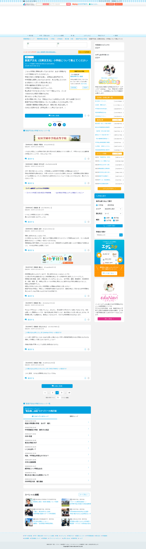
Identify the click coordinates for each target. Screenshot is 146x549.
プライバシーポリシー (55, 538)
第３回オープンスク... (101, 101)
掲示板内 (45, 4)
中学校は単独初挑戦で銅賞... (102, 142)
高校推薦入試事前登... (104, 168)
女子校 (108, 220)
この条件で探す (110, 226)
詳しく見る (108, 319)
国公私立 (99, 213)
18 (69, 392)
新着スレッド (74, 416)
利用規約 (44, 538)
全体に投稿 (55, 115)
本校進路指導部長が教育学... (102, 150)
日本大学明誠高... (119, 101)
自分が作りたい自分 (76, 76)
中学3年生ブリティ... (100, 116)
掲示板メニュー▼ (116, 1)
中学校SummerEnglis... (101, 108)
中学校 (100, 205)
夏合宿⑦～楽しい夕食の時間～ (103, 123)
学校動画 (104, 535)
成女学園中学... (119, 164)
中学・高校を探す (39, 535)
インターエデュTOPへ (31, 1)
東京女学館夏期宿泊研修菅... (102, 127)
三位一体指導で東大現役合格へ (46, 52)
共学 (108, 218)
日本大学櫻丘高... (119, 112)
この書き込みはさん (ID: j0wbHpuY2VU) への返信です (43, 332)
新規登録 (111, 4)
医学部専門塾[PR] (82, 4)
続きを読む (84, 83)
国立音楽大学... (119, 183)
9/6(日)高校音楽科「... (105, 183)
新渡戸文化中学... (119, 146)
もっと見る (116, 120)
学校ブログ (71, 535)
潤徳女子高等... (119, 172)
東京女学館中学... (119, 127)
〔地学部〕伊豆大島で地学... (102, 131)
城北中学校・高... (119, 131)
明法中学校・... (119, 180)
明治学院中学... (119, 168)
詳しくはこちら (108, 273)
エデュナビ (63, 535)
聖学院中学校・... (119, 142)
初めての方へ (94, 4)
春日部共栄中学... (119, 116)
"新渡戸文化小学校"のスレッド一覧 (37, 130)
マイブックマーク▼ (104, 1)
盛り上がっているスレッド (40, 416)
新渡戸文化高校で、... (104, 176)
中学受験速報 (90, 535)
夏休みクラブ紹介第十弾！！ (103, 135)
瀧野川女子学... (119, 157)
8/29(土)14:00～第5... (104, 164)
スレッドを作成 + (84, 52)
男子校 (116, 218)
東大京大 (98, 535)
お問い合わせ (66, 538)
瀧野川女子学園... (119, 135)
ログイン (119, 4)
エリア (98, 209)
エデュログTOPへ (108, 188)
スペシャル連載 (50, 535)
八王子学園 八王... (119, 105)
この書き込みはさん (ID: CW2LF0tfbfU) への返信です (46, 368)
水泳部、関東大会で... (101, 105)
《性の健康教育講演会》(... (102, 138)
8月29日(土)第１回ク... (105, 172)
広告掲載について (35, 538)
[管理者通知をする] (88, 115)
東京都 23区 (32, 411)
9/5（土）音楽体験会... (105, 180)
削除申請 (74, 538)
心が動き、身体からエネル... (102, 146)
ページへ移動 (65, 397)
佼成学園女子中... (119, 150)
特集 (57, 535)
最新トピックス (80, 535)
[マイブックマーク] (85, 159)
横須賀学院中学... (119, 108)
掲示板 (30, 535)
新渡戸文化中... (119, 176)
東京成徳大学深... (119, 138)
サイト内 (39, 4)
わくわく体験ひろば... (104, 161)
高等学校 (111, 205)
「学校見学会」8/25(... (105, 157)
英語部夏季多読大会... (101, 112)
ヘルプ (81, 538)
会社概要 (26, 538)
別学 (117, 220)
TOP (25, 535)
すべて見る (83, 494)
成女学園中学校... (119, 123)
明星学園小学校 (119, 161)
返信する (30, 159)
